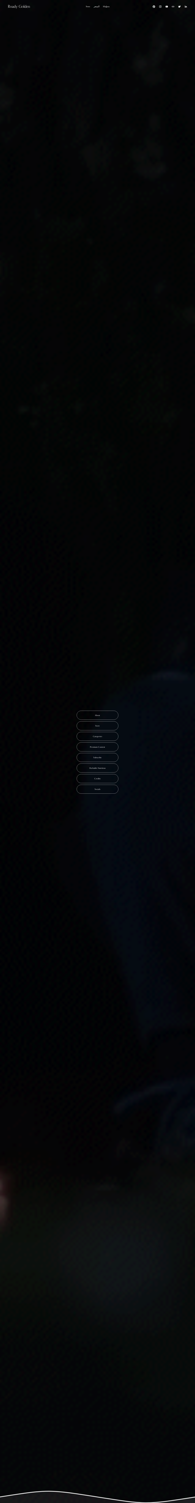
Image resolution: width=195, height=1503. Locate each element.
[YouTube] (166, 6)
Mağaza (106, 6)
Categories (97, 736)
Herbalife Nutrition (97, 768)
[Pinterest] (153, 6)
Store (88, 6)
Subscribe (97, 757)
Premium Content (97, 747)
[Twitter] (179, 6)
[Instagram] (160, 6)
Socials (97, 789)
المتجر (96, 6)
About (97, 715)
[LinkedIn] (185, 6)
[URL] (173, 6)
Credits (97, 778)
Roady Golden (19, 6)
